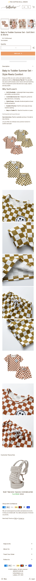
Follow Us (6, 559)
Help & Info (7, 544)
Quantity (3, 44)
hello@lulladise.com (18, 573)
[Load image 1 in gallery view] (5, 24)
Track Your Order (8, 554)
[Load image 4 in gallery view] (31, 24)
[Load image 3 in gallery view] (22, 24)
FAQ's (15, 518)
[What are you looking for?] (28, 7)
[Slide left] (35, 25)
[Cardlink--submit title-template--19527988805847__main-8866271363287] (18, 474)
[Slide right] (35, 23)
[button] (18, 58)
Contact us (21, 518)
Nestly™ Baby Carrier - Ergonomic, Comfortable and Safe (18, 492)
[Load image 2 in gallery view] (14, 24)
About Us (6, 549)
